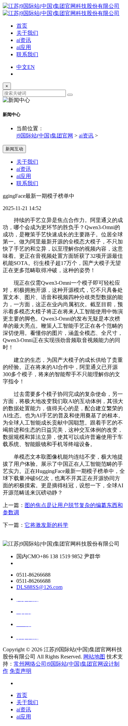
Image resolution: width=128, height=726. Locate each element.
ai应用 (23, 47)
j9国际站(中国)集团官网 (44, 135)
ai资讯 (23, 40)
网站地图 (94, 657)
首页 (21, 26)
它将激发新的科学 (46, 525)
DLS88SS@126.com (39, 587)
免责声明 (20, 671)
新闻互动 (14, 148)
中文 (21, 67)
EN (31, 67)
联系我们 (27, 54)
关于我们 (27, 33)
